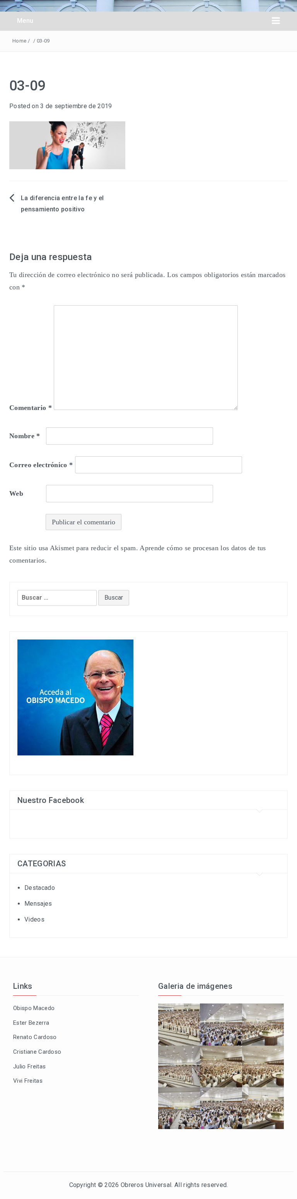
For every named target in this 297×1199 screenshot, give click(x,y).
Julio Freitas (29, 1066)
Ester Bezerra (31, 1022)
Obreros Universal (146, 1185)
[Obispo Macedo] (75, 697)
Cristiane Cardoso (37, 1051)
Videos (34, 919)
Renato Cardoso (34, 1037)
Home (19, 41)
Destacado (39, 887)
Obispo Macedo (34, 1008)
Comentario (30, 408)
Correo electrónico (41, 465)
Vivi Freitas (28, 1080)
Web (16, 493)
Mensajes (38, 903)
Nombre (24, 436)
